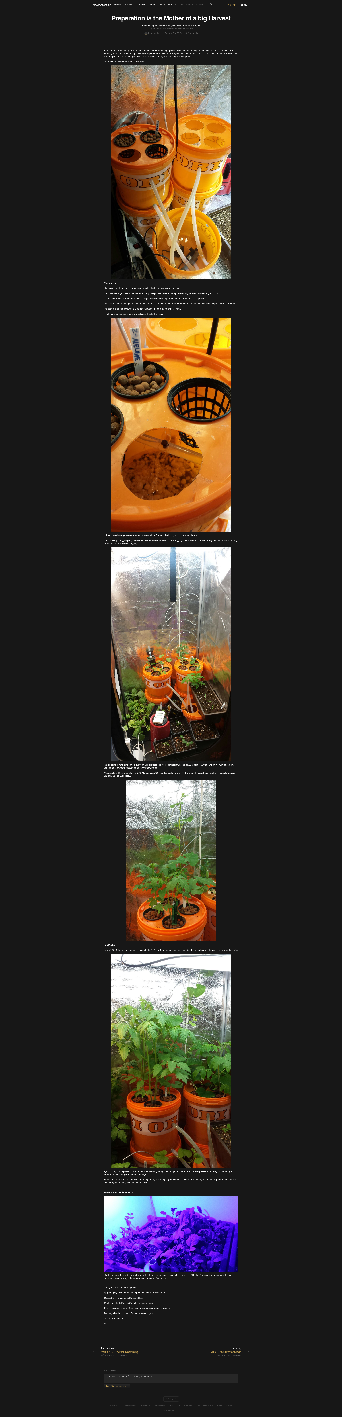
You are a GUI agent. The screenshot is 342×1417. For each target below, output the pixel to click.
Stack (162, 4)
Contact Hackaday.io (129, 1405)
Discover (129, 4)
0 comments (122, 1355)
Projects (118, 4)
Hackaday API (188, 1405)
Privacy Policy (174, 1405)
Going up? (172, 1398)
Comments (192, 33)
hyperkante (153, 33)
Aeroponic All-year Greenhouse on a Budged (178, 25)
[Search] (211, 4)
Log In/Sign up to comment (116, 1386)
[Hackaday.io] (102, 4)
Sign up (232, 4)
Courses (153, 4)
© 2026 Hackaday (171, 1410)
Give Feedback (146, 1405)
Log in (244, 4)
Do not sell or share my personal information (214, 1405)
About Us (114, 1405)
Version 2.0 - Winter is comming (119, 1352)
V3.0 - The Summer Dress (225, 1352)
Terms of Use (160, 1405)
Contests (141, 4)
